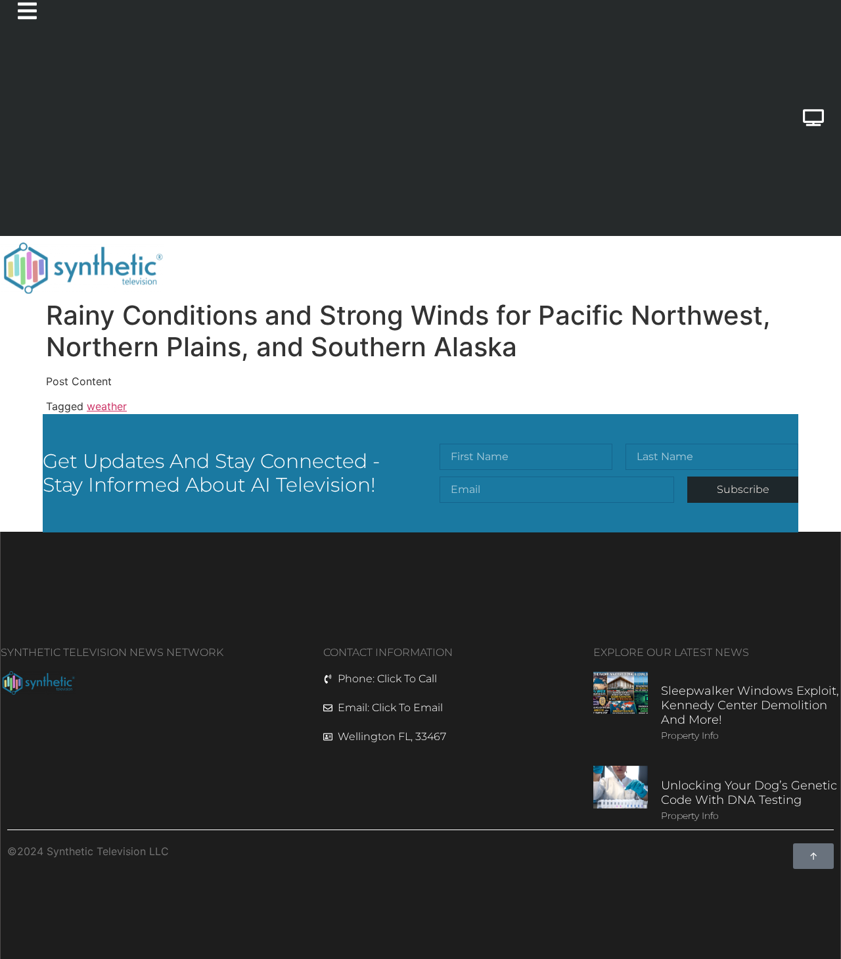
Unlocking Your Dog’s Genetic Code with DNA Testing (749, 792)
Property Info (690, 735)
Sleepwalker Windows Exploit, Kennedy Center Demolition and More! (750, 705)
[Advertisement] (371, 137)
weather (107, 406)
